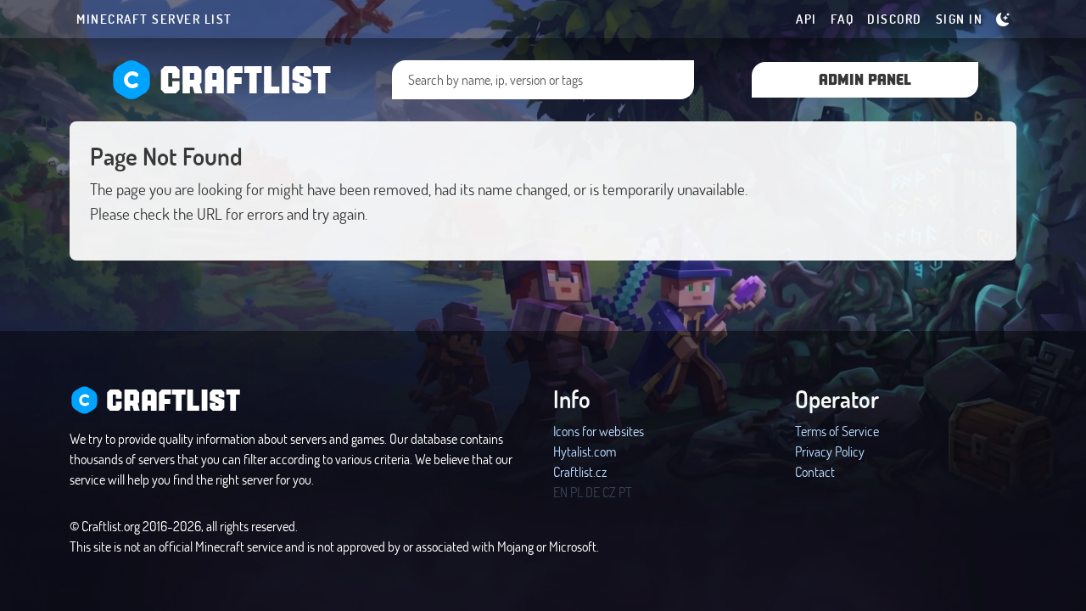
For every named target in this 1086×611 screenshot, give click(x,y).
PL (576, 492)
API (806, 18)
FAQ (842, 18)
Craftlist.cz (580, 471)
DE (592, 492)
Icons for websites (598, 431)
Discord (894, 18)
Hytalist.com (584, 451)
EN (560, 492)
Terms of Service (837, 431)
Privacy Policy (830, 451)
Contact (815, 471)
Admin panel (865, 78)
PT (625, 492)
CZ (609, 492)
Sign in (959, 18)
